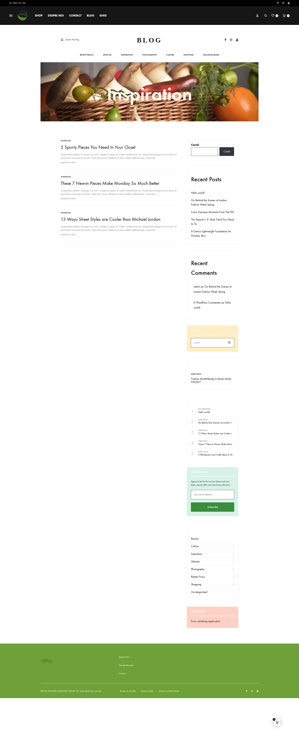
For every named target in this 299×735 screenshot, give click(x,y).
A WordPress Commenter (207, 302)
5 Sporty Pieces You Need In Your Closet (98, 147)
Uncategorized (211, 55)
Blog (90, 15)
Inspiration (127, 55)
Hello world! (198, 192)
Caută (195, 145)
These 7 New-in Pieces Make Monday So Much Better (110, 183)
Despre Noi (56, 15)
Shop (39, 15)
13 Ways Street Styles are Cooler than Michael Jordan (110, 219)
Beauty (195, 538)
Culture (170, 55)
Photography (149, 55)
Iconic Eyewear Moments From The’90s (212, 212)
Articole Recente (126, 665)
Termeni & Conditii (128, 691)
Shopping (188, 55)
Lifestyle (107, 55)
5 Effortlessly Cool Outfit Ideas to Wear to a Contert (222, 454)
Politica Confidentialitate (169, 691)
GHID (103, 15)
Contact (75, 15)
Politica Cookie (147, 691)
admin (197, 286)
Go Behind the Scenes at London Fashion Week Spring (224, 422)
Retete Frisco (87, 55)
